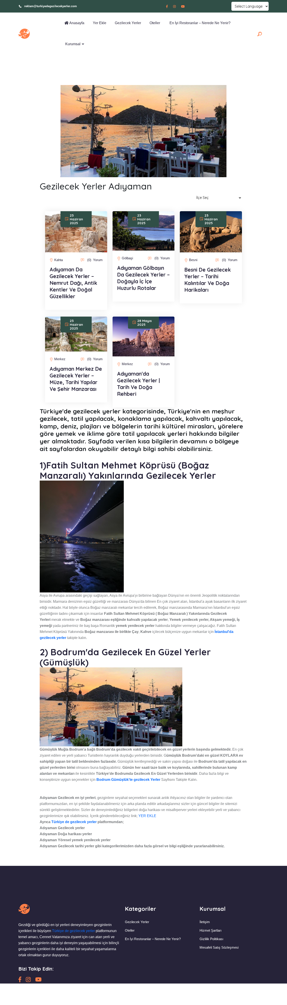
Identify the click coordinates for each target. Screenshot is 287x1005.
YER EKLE (147, 816)
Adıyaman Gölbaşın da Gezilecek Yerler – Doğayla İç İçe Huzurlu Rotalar (143, 278)
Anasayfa (76, 23)
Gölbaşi (127, 258)
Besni (193, 260)
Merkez (59, 359)
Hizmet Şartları (211, 930)
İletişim (205, 922)
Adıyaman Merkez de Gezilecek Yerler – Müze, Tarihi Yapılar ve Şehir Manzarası (76, 379)
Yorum (95, 260)
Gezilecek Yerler (127, 23)
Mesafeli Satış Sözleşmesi (219, 947)
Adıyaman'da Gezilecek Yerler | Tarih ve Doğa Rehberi (138, 383)
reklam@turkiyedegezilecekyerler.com (50, 6)
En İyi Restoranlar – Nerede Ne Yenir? (199, 23)
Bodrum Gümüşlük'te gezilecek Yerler (128, 779)
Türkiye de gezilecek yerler (74, 822)
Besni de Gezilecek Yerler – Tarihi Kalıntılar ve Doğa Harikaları (207, 279)
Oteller (154, 23)
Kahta (58, 260)
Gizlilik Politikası (211, 939)
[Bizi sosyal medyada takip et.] (167, 6)
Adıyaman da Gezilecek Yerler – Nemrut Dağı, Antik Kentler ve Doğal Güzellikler (73, 283)
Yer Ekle (99, 23)
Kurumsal (72, 44)
